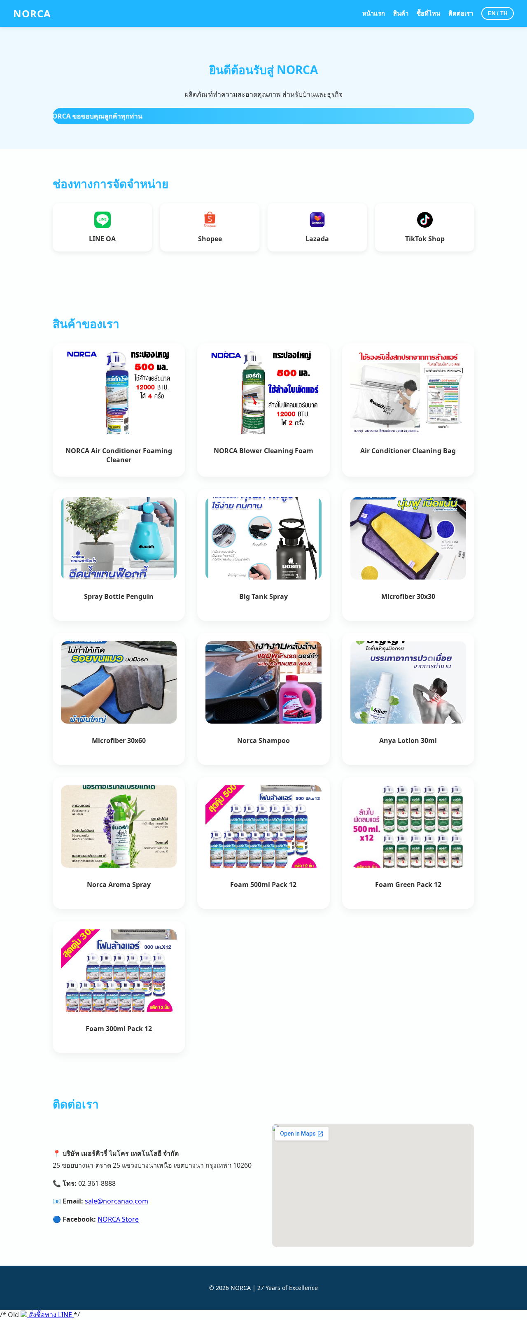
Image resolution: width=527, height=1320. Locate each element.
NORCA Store (118, 1219)
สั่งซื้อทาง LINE (50, 1314)
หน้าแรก (373, 13)
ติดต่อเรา (460, 13)
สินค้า (400, 13)
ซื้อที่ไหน (428, 13)
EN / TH (497, 13)
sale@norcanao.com (116, 1201)
